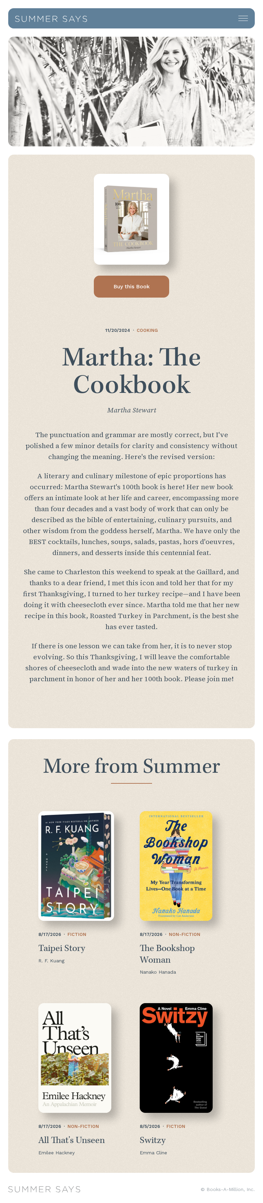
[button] (243, 18)
